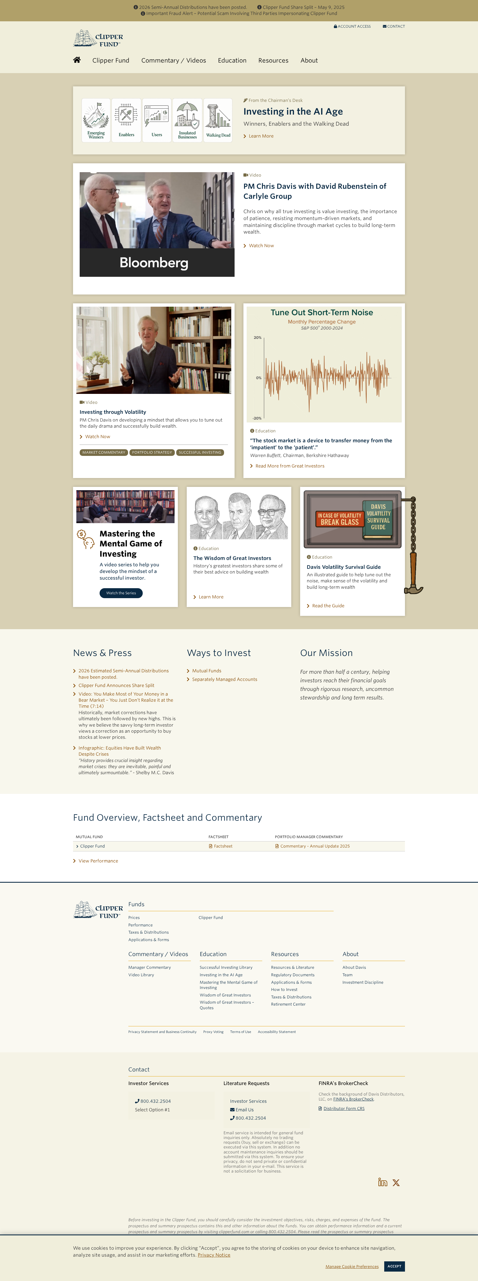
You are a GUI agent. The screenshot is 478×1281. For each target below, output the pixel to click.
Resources (285, 954)
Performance (140, 925)
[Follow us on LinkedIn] (382, 1182)
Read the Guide (328, 605)
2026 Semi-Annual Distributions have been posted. (193, 7)
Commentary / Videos (158, 954)
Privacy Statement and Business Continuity (162, 1032)
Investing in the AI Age (293, 111)
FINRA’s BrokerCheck (353, 1099)
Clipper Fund (92, 846)
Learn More (261, 136)
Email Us (244, 1109)
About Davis (354, 967)
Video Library (141, 975)
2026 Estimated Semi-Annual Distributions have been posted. (124, 674)
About (350, 954)
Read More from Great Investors (290, 466)
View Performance (98, 861)
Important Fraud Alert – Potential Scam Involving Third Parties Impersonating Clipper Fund (241, 13)
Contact (395, 26)
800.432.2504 (155, 1101)
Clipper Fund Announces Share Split (116, 685)
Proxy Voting (213, 1032)
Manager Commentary (149, 967)
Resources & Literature (292, 967)
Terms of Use (240, 1032)
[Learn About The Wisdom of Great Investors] (239, 515)
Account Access (354, 26)
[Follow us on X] (396, 1182)
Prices (134, 917)
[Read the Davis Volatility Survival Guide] (352, 519)
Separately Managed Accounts (224, 679)
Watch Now (261, 245)
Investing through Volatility (113, 412)
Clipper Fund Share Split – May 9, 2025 (304, 7)
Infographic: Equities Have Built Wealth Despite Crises (120, 751)
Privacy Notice (214, 1255)
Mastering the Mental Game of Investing (229, 985)
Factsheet (223, 846)
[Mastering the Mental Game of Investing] (125, 506)
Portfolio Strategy (152, 452)
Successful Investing (200, 452)
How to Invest (284, 989)
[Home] (77, 60)
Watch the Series (121, 593)
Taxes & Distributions (148, 932)
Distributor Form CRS (344, 1108)
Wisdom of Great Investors (225, 995)
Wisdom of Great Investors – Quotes (227, 1005)
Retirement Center (288, 1004)
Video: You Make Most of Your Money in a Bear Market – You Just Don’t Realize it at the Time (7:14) (126, 700)
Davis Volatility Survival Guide (344, 567)
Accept (394, 1266)
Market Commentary (103, 452)
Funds (136, 904)
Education (213, 954)
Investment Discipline (362, 982)
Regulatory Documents (293, 975)
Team (347, 975)
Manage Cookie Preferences (352, 1266)
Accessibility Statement (277, 1032)
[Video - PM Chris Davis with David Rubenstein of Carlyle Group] (157, 224)
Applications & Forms (148, 939)
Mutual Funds (206, 670)
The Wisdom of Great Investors (232, 558)
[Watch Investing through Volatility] (153, 350)
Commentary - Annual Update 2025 (315, 846)
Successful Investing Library (226, 967)
